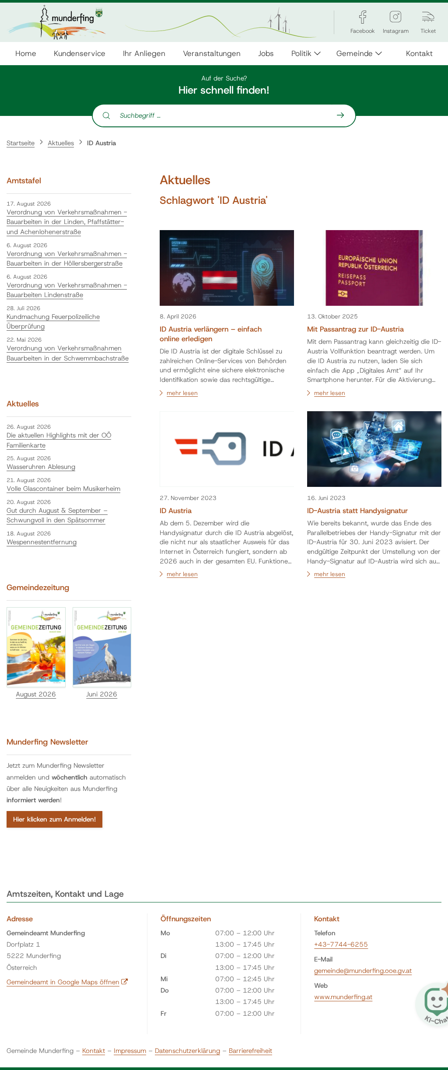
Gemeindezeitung (38, 587)
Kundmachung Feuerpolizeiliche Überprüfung (53, 321)
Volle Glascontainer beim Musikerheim (63, 488)
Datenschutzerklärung (187, 1050)
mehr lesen (182, 393)
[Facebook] (363, 17)
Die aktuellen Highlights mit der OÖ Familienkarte (59, 440)
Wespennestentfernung (42, 542)
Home (25, 53)
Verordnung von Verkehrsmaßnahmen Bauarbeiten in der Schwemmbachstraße (68, 353)
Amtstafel (24, 180)
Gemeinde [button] (354, 53)
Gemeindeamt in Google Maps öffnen (67, 982)
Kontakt (419, 53)
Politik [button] (301, 53)
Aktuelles (61, 143)
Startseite (21, 143)
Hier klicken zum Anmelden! (54, 819)
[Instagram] (395, 17)
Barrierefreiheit (250, 1050)
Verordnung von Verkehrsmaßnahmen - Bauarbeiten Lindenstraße (67, 290)
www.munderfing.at (343, 997)
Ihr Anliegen (144, 53)
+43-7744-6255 (341, 944)
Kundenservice (79, 53)
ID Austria (101, 143)
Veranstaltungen (212, 53)
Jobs (266, 53)
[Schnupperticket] (428, 17)
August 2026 (36, 694)
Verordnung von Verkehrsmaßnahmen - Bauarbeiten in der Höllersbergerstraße (67, 258)
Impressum (130, 1050)
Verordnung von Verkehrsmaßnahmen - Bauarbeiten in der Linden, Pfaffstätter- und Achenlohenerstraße (67, 222)
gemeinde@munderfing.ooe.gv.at (363, 970)
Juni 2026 (101, 694)
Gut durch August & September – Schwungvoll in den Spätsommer (57, 515)
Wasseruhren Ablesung (41, 466)
